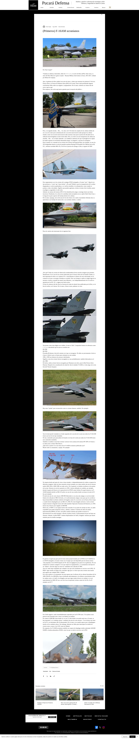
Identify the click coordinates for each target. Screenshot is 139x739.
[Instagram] (103, 727)
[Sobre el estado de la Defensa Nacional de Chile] (93, 694)
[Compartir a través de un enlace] (54, 676)
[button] (53, 7)
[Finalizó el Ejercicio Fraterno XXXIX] (46, 694)
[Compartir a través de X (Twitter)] (47, 676)
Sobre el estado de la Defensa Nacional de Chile (92, 703)
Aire (50, 671)
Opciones (125, 736)
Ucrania (45, 667)
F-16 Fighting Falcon (54, 667)
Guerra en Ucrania (56, 671)
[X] (100, 727)
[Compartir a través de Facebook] (43, 676)
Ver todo (102, 685)
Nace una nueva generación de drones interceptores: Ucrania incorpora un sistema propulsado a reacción (69, 703)
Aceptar (132, 736)
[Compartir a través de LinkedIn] (50, 676)
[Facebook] (96, 727)
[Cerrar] (137, 737)
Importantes (45, 671)
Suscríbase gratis (37, 715)
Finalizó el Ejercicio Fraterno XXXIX (45, 703)
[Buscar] (110, 7)
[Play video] (69, 648)
